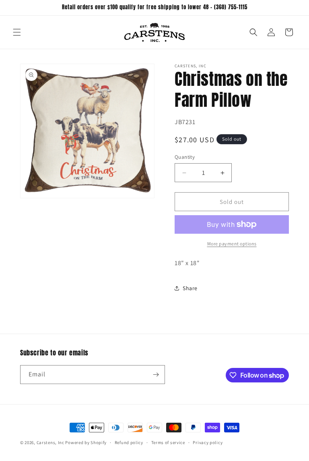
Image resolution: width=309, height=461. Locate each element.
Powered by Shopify (86, 442)
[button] (17, 32)
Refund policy (129, 442)
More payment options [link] (232, 244)
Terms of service (168, 442)
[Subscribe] (156, 374)
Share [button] (190, 288)
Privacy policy (207, 442)
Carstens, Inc (50, 442)
